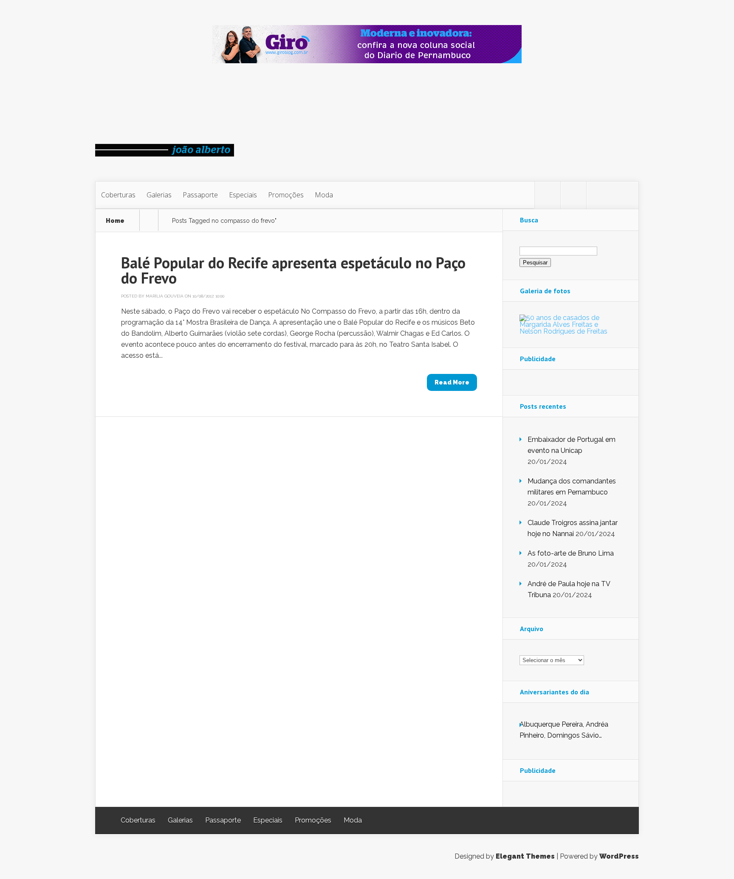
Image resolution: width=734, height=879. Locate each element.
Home (115, 221)
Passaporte (200, 194)
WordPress (619, 856)
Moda (324, 194)
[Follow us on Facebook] (573, 195)
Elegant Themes (525, 856)
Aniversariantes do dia (554, 692)
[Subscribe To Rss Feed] (599, 195)
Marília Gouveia (165, 296)
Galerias (159, 194)
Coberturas (118, 194)
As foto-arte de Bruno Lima (571, 553)
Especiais (243, 194)
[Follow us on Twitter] (547, 195)
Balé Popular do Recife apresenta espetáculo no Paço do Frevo (293, 270)
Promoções (286, 194)
